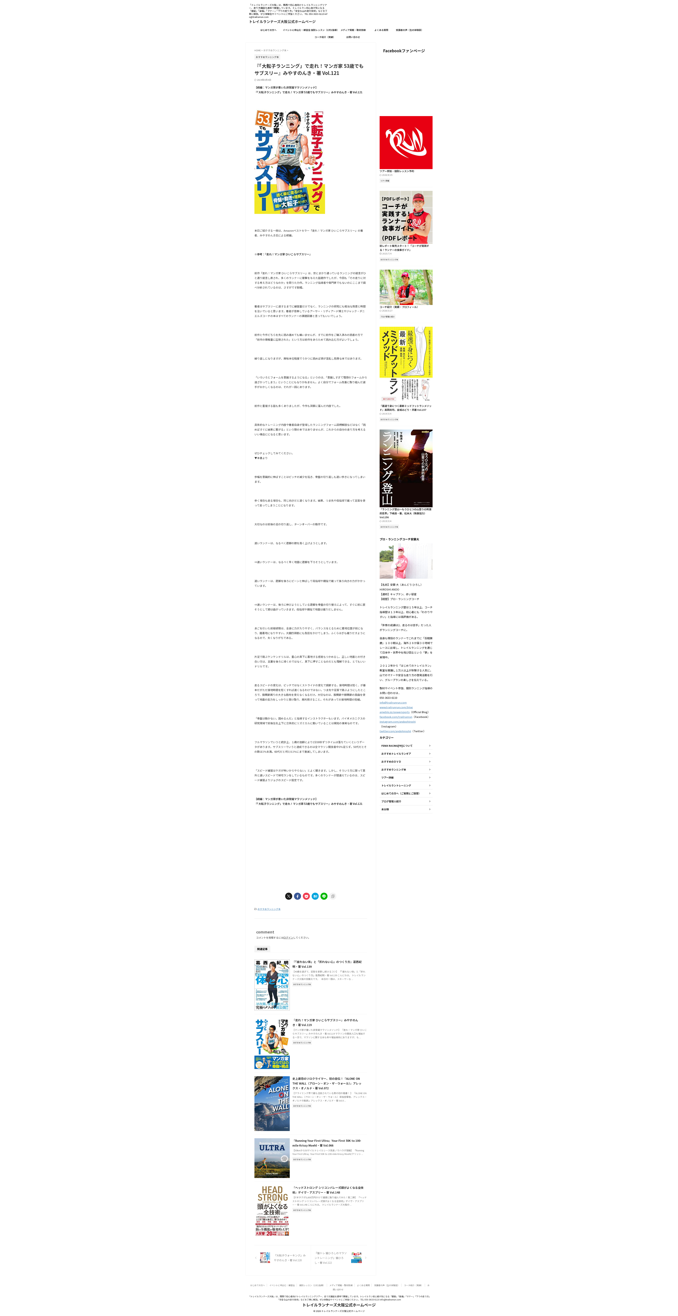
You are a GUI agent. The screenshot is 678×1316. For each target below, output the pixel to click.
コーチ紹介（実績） (325, 37)
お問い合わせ (353, 37)
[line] (324, 896)
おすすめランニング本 (269, 909)
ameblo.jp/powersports (395, 712)
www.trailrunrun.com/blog (396, 707)
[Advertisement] (284, 858)
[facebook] (297, 896)
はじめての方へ (268, 30)
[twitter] (288, 896)
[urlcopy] (332, 896)
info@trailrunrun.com (393, 702)
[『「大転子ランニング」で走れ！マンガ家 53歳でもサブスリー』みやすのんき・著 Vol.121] (315, 896)
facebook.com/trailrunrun (396, 717)
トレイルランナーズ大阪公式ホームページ (282, 21)
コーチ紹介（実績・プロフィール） (399, 307)
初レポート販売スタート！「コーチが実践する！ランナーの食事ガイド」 (404, 248)
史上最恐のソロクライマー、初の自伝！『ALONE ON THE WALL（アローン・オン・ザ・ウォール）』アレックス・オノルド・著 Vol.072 (326, 1083)
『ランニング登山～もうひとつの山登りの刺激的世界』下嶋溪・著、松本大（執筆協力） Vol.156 (405, 513)
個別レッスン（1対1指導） (325, 30)
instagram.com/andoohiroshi (398, 721)
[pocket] (306, 896)
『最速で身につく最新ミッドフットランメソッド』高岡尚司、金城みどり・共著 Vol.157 (406, 408)
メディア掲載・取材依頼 (353, 30)
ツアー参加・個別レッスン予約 (397, 171)
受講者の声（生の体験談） (409, 30)
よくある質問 (381, 30)
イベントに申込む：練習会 (296, 30)
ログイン (288, 937)
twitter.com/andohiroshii (395, 731)
